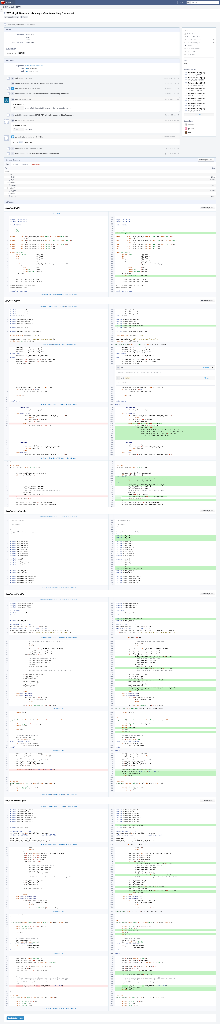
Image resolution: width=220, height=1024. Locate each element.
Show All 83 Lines (59, 307)
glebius (191, 129)
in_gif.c (13, 191)
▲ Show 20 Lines (46, 295)
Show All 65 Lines (59, 806)
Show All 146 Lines (58, 794)
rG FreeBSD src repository (34, 66)
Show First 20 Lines (46, 307)
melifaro (31, 35)
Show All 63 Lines (59, 600)
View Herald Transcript (57, 83)
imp (189, 132)
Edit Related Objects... (194, 43)
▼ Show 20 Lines (71, 307)
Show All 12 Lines (58, 911)
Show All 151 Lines (59, 638)
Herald (17, 83)
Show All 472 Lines (59, 405)
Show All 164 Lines (59, 844)
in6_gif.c (13, 196)
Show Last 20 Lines (71, 295)
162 (17, 107)
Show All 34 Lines (58, 214)
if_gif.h (13, 177)
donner (191, 125)
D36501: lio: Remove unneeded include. (44, 154)
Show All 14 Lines (58, 751)
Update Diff (191, 34)
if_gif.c (13, 180)
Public (25, 17)
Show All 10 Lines (58, 709)
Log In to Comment (15, 1018)
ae (29, 40)
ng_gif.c (13, 185)
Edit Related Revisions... (195, 40)
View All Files (199, 115)
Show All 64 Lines (59, 517)
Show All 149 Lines (58, 1009)
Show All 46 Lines (58, 458)
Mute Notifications (193, 49)
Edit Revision (191, 31)
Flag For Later (191, 52)
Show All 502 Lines (58, 588)
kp (29, 37)
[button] (181, 2)
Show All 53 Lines (58, 344)
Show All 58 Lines (58, 295)
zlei (17, 25)
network (31, 42)
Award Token (191, 55)
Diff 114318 (38, 137)
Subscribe (190, 46)
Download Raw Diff (193, 37)
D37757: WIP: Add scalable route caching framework (49, 94)
